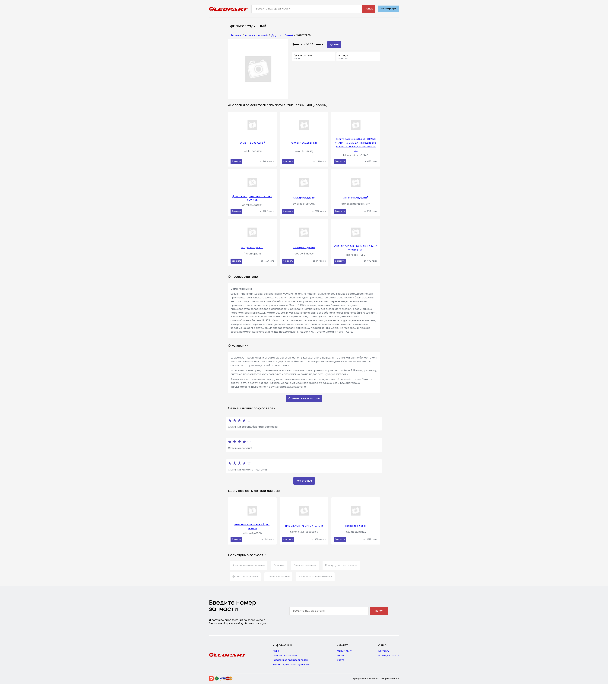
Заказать (236, 161)
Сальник (279, 565)
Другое (276, 35)
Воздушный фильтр (252, 248)
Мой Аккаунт (344, 651)
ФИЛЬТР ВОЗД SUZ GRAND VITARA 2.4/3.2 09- (252, 198)
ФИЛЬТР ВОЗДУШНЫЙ (252, 143)
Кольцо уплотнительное (248, 565)
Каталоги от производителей (290, 660)
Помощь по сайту (388, 655)
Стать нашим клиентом (304, 398)
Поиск (368, 9)
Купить (334, 44)
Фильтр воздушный (304, 198)
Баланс (341, 655)
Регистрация (388, 9)
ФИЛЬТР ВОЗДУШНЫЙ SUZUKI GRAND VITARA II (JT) (355, 248)
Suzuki (289, 35)
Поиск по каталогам (285, 655)
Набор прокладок (355, 526)
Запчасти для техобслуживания (291, 665)
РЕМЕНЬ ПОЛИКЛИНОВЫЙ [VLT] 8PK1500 (252, 526)
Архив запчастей (256, 35)
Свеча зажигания (305, 565)
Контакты (384, 651)
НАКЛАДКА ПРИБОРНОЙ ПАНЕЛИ (304, 526)
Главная (236, 35)
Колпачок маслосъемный (315, 577)
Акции (276, 651)
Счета (340, 660)
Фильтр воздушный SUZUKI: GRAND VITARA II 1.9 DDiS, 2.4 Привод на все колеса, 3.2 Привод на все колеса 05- (355, 145)
